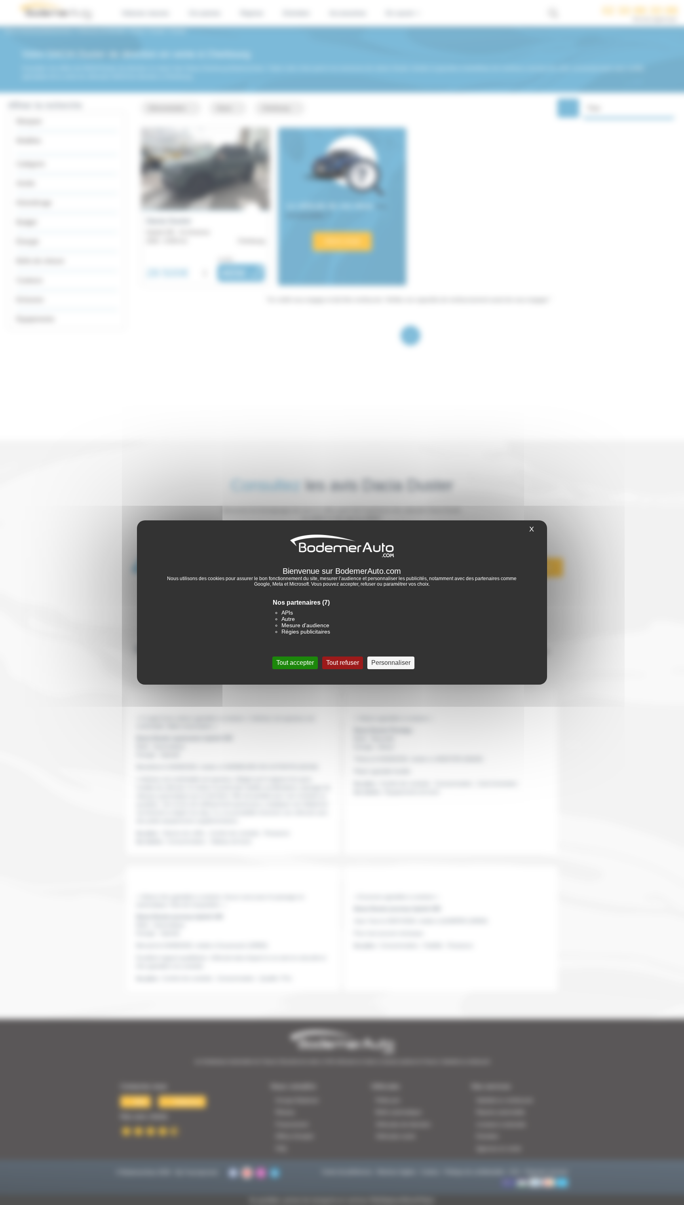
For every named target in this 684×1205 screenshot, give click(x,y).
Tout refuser (342, 662)
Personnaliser (390, 662)
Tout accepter (295, 662)
